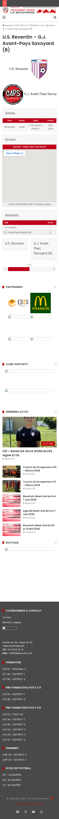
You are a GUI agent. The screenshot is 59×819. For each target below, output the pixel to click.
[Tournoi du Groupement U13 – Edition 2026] (11, 472)
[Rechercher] (55, 17)
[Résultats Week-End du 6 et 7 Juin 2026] (11, 501)
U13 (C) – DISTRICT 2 (13, 729)
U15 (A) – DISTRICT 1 (13, 694)
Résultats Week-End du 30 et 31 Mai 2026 (38, 527)
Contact (6, 617)
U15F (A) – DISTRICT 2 (14, 759)
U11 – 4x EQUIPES (11, 775)
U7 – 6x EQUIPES (11, 785)
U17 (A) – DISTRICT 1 (13, 674)
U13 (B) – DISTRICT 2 (13, 724)
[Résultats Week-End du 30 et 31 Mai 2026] (11, 530)
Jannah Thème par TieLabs (29, 803)
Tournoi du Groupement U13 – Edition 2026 (39, 469)
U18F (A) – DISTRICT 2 (14, 754)
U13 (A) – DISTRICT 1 (13, 719)
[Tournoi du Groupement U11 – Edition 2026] (11, 486)
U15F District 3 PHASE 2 (26, 25)
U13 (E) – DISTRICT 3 (13, 739)
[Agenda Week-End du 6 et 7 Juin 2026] (11, 515)
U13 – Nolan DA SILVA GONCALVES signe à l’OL (27, 453)
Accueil (8, 25)
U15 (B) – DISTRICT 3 (13, 699)
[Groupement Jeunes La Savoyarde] (29, 10)
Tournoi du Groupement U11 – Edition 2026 (39, 483)
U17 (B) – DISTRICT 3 (13, 679)
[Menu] (4, 17)
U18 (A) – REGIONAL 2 (14, 669)
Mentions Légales (11, 622)
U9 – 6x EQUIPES (11, 780)
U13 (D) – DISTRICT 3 (14, 734)
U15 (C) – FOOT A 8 (12, 714)
